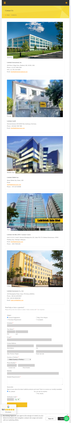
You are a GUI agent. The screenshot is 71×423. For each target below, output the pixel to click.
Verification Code (12, 397)
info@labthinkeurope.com (18, 128)
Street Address (10, 348)
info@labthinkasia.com (17, 241)
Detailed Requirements (13, 377)
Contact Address (11, 343)
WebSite (9, 370)
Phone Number (11, 362)
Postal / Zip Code (40, 353)
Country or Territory (12, 357)
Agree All (62, 418)
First (8, 334)
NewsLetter (10, 387)
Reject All (50, 418)
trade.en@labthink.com (17, 300)
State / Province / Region (13, 353)
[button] (66, 418)
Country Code (12, 367)
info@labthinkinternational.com (19, 71)
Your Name (10, 329)
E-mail (9, 337)
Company (10, 323)
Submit (11, 404)
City (37, 348)
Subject (9, 315)
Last (17, 334)
